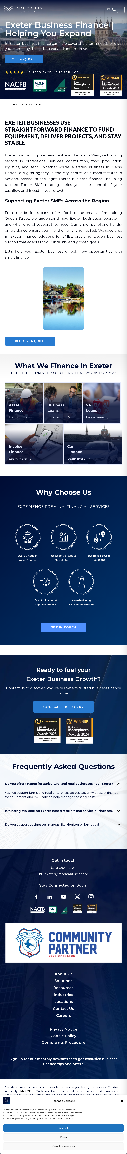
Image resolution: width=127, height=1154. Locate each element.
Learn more (18, 417)
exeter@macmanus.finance (66, 874)
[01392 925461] (114, 9)
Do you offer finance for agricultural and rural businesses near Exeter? (59, 784)
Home (11, 104)
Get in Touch (63, 627)
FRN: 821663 (26, 1091)
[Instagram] (91, 897)
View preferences (63, 1146)
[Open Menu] (121, 9)
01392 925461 (66, 868)
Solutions (63, 981)
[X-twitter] (77, 897)
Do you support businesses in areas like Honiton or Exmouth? (52, 824)
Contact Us (63, 1008)
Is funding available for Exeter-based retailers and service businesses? (59, 811)
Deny (63, 1137)
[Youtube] (63, 897)
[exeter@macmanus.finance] (108, 9)
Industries (63, 995)
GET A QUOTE (24, 59)
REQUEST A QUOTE (30, 341)
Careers (63, 1015)
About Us (64, 974)
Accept (63, 1128)
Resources (63, 988)
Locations (23, 104)
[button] (122, 1101)
